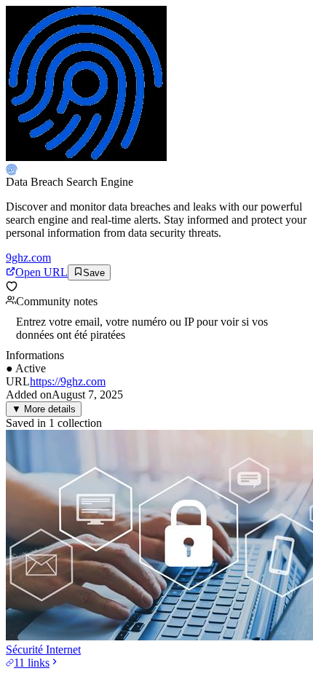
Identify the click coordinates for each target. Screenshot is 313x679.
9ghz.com (28, 257)
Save (94, 272)
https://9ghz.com (68, 381)
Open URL (41, 272)
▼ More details (44, 409)
